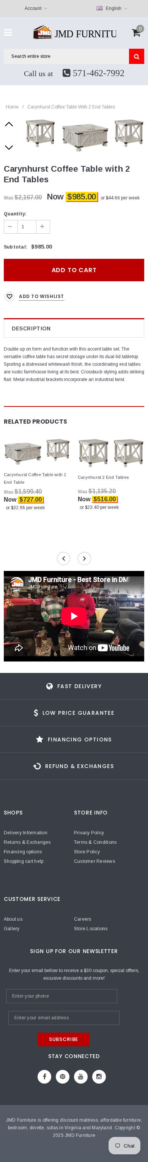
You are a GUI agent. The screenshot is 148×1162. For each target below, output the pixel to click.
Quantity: (15, 214)
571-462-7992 (97, 73)
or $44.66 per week (120, 198)
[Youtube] (81, 1077)
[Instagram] (99, 1077)
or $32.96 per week (25, 507)
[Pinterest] (62, 1077)
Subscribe (63, 1039)
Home (12, 107)
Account (33, 8)
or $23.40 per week (99, 507)
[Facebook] (44, 1077)
